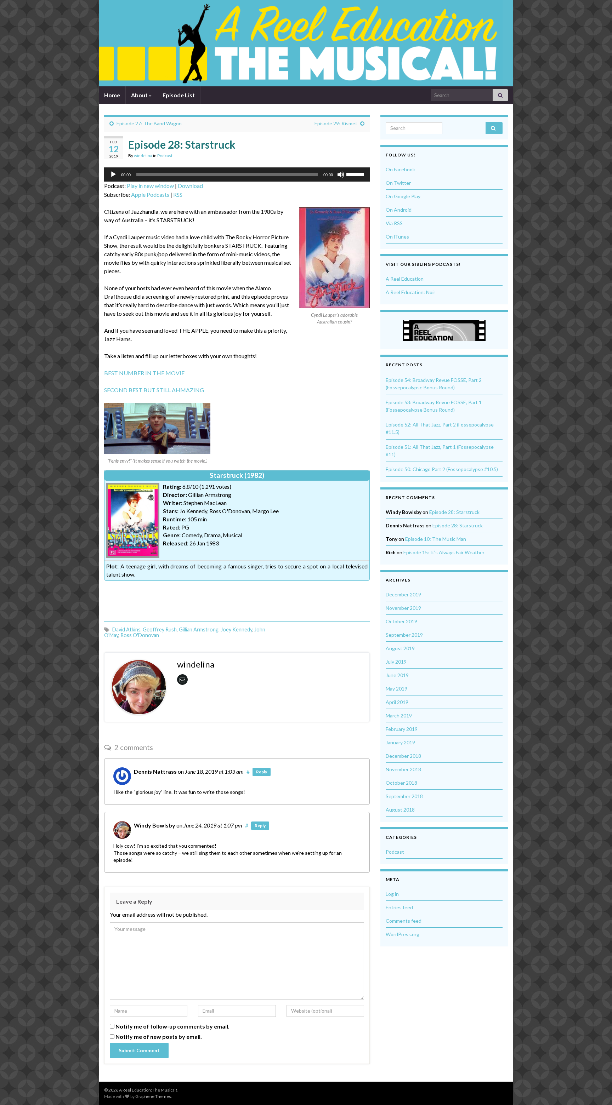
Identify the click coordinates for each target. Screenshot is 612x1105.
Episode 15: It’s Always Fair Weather (443, 552)
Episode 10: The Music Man (435, 539)
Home (112, 95)
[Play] (113, 174)
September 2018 (404, 796)
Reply (261, 771)
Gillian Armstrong (199, 629)
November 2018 (403, 769)
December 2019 (403, 594)
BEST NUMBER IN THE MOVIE (144, 373)
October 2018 (401, 783)
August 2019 (400, 648)
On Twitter (398, 183)
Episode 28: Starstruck (454, 512)
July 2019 (396, 662)
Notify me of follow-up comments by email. (172, 1026)
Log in (392, 894)
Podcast (164, 155)
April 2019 (397, 702)
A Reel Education (405, 279)
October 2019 (401, 621)
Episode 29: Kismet (335, 123)
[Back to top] (596, 1089)
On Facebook (400, 169)
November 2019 (403, 608)
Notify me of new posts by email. (158, 1036)
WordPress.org (402, 934)
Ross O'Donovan (139, 635)
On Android (399, 210)
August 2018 (400, 810)
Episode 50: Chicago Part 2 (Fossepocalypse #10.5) (442, 469)
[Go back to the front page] (301, 43)
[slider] (356, 173)
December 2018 (403, 756)
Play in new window (150, 185)
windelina (143, 155)
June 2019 (397, 675)
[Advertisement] (237, 598)
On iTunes (397, 237)
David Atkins (126, 629)
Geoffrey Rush (160, 629)
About (140, 95)
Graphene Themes (153, 1096)
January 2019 (400, 742)
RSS (177, 194)
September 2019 (404, 635)
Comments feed (403, 921)
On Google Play (403, 196)
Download (190, 185)
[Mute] (340, 174)
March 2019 (399, 715)
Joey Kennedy (236, 629)
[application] (237, 174)
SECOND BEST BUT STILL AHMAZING (154, 390)
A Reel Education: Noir (410, 292)
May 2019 (396, 689)
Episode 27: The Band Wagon (149, 123)
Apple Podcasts (150, 194)
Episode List (179, 95)
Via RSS (394, 223)
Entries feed (399, 907)
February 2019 (402, 729)
